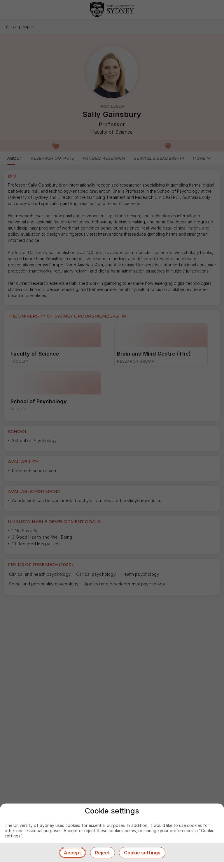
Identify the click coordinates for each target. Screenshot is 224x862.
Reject (102, 853)
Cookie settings (142, 853)
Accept (72, 853)
